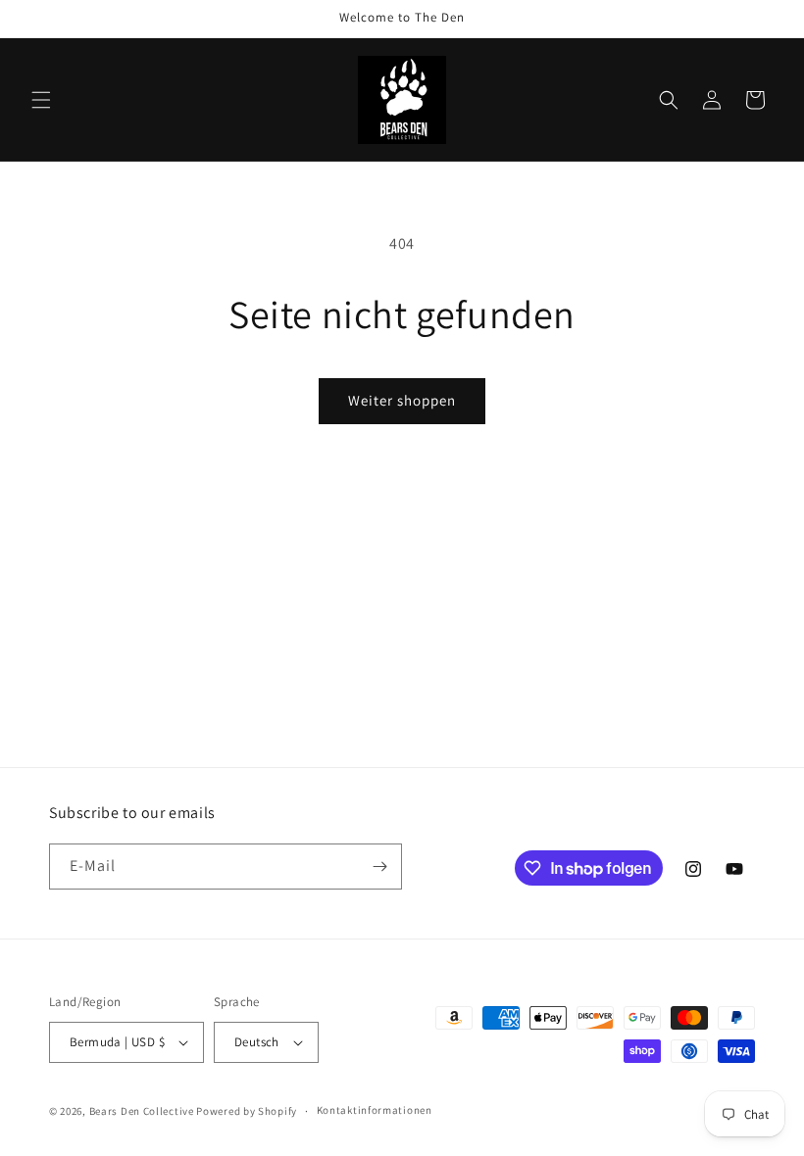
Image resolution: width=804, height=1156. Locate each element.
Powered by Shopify (246, 1111)
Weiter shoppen (402, 400)
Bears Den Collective (141, 1111)
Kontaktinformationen (374, 1110)
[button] (41, 99)
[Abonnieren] (379, 866)
